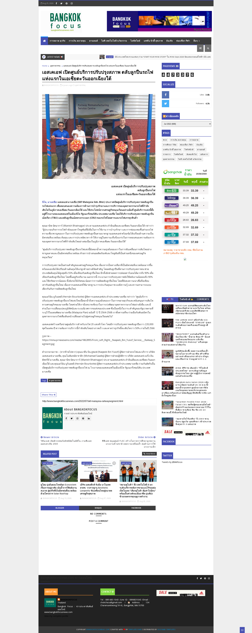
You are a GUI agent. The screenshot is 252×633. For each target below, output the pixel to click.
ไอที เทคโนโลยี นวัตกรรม (114, 41)
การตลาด (194, 140)
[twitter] (61, 3)
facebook (136, 508)
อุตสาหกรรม (55, 65)
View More (150, 453)
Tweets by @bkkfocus (172, 462)
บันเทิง (169, 41)
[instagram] (71, 3)
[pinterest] (66, 3)
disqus (98, 508)
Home (44, 65)
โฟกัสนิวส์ (189, 150)
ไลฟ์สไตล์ (135, 41)
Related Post (50, 454)
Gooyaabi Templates (167, 629)
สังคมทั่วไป (192, 154)
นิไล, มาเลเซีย (49, 202)
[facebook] (56, 3)
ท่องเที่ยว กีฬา (183, 41)
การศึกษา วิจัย (169, 145)
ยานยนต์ (93, 41)
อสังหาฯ (204, 154)
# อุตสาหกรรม (55, 380)
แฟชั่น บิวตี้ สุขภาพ (153, 41)
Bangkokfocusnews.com (97, 629)
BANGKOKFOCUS (69, 599)
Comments (203, 299)
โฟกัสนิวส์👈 (186, 299)
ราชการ (166, 154)
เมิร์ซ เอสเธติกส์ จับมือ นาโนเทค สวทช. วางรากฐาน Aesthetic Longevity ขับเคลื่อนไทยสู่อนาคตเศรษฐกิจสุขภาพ (96, 489)
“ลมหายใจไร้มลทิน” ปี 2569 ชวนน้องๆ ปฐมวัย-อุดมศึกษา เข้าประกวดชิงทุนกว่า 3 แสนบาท (193, 421)
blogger (60, 508)
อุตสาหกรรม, (80, 85)
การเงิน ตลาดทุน (77, 41)
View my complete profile (56, 616)
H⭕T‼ (170, 299)
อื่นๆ (196, 41)
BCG (165, 140)
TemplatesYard (135, 629)
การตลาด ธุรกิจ (57, 41)
